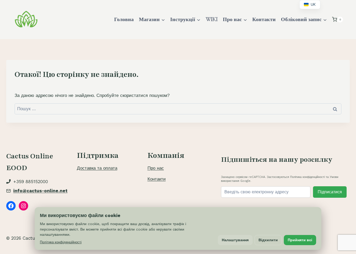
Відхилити (268, 240)
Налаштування (235, 240)
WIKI (212, 19)
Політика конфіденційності (61, 242)
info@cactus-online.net (40, 190)
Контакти (264, 19)
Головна (124, 19)
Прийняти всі (300, 240)
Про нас (156, 168)
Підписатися (330, 191)
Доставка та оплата (97, 168)
